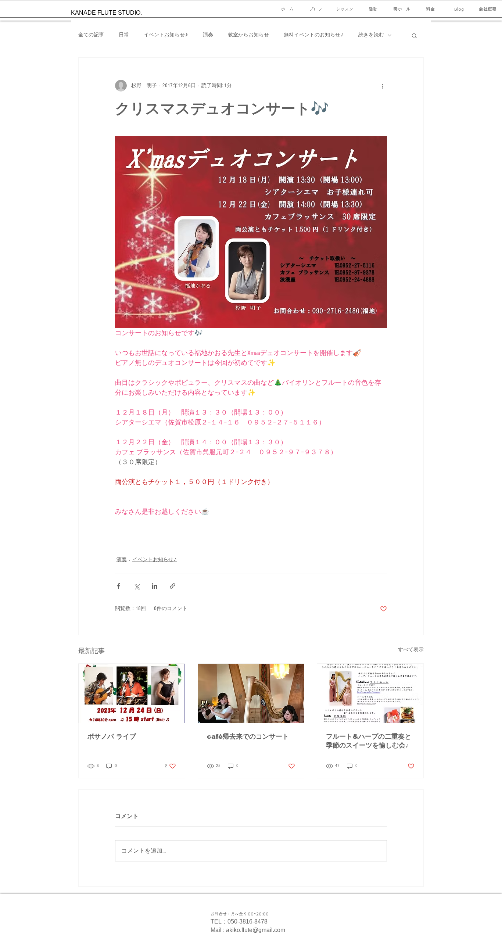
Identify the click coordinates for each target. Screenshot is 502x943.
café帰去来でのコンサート (248, 736)
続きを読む (371, 35)
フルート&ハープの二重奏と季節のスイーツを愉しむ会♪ (368, 741)
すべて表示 (411, 650)
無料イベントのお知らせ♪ (314, 35)
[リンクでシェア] (172, 585)
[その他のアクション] (382, 85)
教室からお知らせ (248, 35)
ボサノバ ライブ (111, 736)
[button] (414, 35)
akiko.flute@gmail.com (255, 930)
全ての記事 (91, 35)
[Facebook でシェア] (118, 585)
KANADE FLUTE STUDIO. (106, 13)
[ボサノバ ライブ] (132, 693)
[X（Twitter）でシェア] (136, 585)
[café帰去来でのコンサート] (251, 693)
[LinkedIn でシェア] (154, 585)
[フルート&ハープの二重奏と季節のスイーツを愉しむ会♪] (370, 693)
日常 (124, 35)
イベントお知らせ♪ (166, 35)
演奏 (208, 35)
